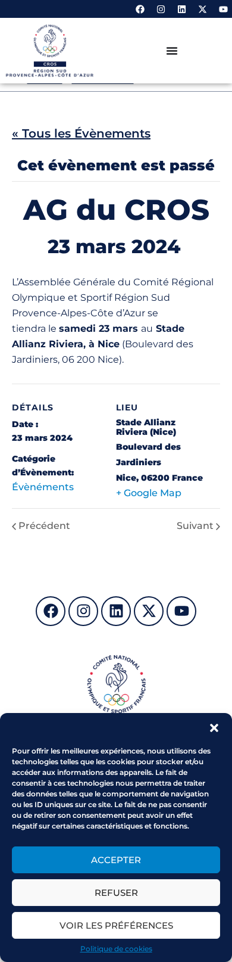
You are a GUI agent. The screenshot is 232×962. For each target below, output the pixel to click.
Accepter (116, 860)
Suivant (195, 526)
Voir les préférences (116, 925)
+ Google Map (148, 493)
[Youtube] (223, 9)
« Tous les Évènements (81, 133)
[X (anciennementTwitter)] (202, 9)
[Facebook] (140, 9)
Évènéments (43, 487)
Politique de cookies (116, 949)
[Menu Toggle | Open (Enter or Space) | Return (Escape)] (172, 51)
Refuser (116, 892)
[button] (214, 728)
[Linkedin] (181, 9)
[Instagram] (161, 9)
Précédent (44, 526)
